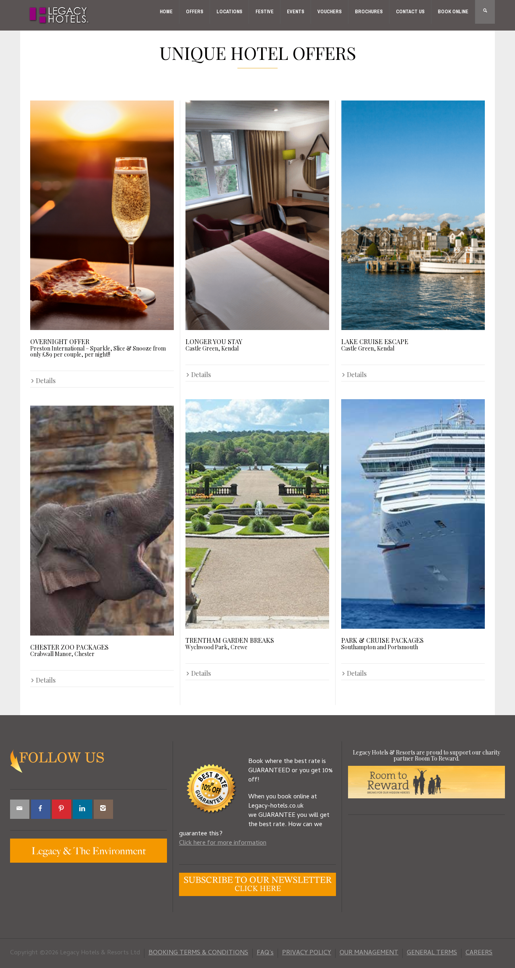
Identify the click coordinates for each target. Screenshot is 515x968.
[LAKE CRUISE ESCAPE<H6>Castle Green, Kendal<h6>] (413, 215)
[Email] (19, 809)
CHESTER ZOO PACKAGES (69, 650)
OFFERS (194, 11)
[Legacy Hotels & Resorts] (59, 15)
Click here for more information (222, 843)
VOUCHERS (329, 11)
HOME (166, 11)
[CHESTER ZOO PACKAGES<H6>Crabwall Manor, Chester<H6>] (102, 521)
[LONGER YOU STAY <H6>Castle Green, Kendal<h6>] (257, 215)
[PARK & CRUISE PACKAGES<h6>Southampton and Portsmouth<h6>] (413, 514)
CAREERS (479, 953)
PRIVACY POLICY (306, 953)
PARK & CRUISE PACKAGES (382, 643)
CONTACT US (410, 11)
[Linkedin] (82, 809)
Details (46, 380)
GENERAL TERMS (432, 953)
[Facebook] (40, 809)
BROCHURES (369, 11)
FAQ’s (265, 953)
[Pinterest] (61, 809)
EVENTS (295, 11)
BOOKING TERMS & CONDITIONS (198, 953)
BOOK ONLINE (453, 11)
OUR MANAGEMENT (369, 953)
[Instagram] (103, 809)
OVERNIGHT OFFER (98, 347)
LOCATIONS (229, 11)
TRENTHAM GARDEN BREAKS (229, 643)
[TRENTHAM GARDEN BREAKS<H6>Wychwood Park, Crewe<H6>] (257, 514)
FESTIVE (264, 11)
